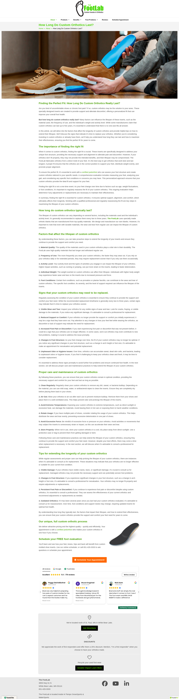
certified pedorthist (89, 172)
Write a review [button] (129, 575)
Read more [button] (46, 601)
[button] (57, 568)
